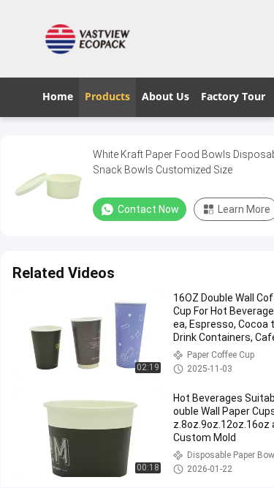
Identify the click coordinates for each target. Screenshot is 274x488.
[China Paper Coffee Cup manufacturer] (91, 39)
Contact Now (148, 209)
